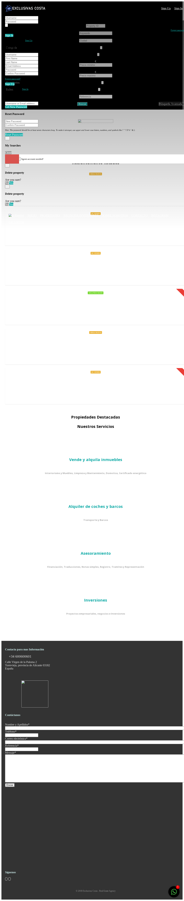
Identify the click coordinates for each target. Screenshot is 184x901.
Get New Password (16, 106)
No (7, 182)
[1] (174, 893)
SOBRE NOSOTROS (115, 215)
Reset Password (14, 134)
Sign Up (166, 8)
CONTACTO (140, 215)
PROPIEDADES (50, 215)
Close (8, 152)
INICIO (31, 215)
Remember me (17, 25)
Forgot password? (12, 79)
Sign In (178, 8)
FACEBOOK (16, 222)
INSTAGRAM (159, 215)
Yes (11, 182)
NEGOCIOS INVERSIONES (81, 215)
